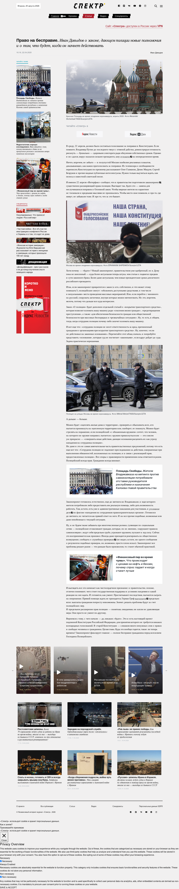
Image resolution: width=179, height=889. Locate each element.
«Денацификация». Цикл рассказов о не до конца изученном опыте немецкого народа (32, 269)
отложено (125, 156)
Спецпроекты (121, 15)
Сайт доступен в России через (134, 26)
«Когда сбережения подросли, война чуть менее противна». (89, 781)
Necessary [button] (5, 857)
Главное (55, 15)
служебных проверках (103, 539)
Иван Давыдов (156, 52)
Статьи (88, 15)
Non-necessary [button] (7, 873)
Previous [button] (13, 670)
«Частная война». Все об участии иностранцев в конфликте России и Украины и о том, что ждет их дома (32, 231)
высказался (140, 598)
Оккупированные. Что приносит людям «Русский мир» (30, 216)
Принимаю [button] (5, 827)
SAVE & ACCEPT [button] (8, 887)
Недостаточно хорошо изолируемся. (32, 149)
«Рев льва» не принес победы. (138, 732)
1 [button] (85, 695)
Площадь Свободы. (137, 479)
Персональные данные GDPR (151, 806)
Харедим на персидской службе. (87, 731)
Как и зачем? (6, 824)
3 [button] (93, 695)
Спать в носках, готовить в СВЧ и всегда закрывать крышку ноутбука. (40, 780)
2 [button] (89, 695)
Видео (103, 15)
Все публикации (47, 806)
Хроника (72, 15)
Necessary (7, 861)
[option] (33, 670)
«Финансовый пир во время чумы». (135, 564)
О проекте (20, 806)
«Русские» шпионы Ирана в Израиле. (138, 781)
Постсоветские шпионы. (39, 734)
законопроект (152, 182)
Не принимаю (17, 827)
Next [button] (166, 670)
